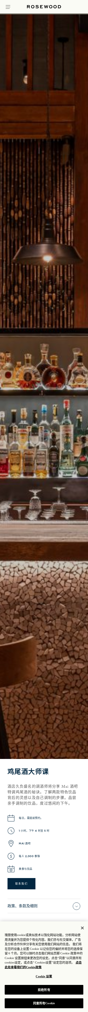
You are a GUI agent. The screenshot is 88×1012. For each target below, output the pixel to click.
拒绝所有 (44, 990)
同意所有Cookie (44, 1003)
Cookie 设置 (44, 976)
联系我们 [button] (21, 883)
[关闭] (82, 928)
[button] (8, 6)
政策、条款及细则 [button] (23, 906)
